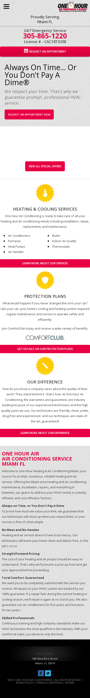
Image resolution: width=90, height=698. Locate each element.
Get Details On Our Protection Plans (45, 349)
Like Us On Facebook (41, 673)
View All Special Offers (45, 166)
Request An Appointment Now (29, 114)
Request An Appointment (47, 51)
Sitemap (69, 682)
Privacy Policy (25, 682)
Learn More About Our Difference (45, 433)
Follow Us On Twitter (48, 673)
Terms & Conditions (49, 682)
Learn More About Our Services (45, 263)
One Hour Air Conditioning (67, 5)
